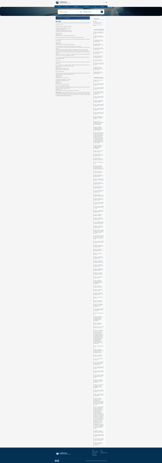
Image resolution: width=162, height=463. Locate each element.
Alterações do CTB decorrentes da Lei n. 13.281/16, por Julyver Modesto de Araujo (98, 53)
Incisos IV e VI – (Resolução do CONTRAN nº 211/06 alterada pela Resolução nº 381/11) (98, 294)
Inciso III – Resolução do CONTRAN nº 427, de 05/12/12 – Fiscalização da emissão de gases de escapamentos (98, 92)
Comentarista (76, 6)
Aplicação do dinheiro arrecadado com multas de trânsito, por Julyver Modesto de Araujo (99, 49)
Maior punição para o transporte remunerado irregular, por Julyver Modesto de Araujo (98, 41)
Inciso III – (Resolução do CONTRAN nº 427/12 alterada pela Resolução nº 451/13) (99, 97)
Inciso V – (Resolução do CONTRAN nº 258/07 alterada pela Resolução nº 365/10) (99, 391)
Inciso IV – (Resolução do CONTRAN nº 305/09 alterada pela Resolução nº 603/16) (99, 207)
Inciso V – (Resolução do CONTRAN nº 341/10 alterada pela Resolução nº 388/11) (99, 368)
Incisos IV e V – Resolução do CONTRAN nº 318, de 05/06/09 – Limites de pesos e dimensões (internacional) (98, 381)
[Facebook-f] (104, 2)
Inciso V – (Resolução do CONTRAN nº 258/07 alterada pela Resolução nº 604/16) (99, 203)
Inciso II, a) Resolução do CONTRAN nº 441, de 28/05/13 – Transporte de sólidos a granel (99, 310)
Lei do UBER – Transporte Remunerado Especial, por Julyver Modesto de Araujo (98, 45)
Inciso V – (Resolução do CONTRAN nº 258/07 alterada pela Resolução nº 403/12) (99, 109)
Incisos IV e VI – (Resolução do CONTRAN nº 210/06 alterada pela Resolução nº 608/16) (98, 199)
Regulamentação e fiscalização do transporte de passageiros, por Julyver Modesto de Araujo (98, 57)
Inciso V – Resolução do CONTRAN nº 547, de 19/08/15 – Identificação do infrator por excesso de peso (98, 223)
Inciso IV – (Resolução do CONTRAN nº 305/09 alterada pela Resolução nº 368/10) (99, 435)
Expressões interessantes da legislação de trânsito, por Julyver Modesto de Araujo (98, 73)
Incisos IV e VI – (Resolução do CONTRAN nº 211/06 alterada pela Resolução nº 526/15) (98, 227)
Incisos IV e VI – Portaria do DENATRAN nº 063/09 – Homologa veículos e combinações (98, 187)
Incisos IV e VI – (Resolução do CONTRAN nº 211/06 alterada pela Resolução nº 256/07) (98, 257)
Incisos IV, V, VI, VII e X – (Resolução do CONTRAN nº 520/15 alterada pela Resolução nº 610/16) (99, 195)
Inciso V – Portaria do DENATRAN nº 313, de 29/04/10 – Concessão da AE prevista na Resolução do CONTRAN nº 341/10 (99, 363)
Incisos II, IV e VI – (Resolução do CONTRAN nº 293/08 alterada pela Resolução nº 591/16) (98, 211)
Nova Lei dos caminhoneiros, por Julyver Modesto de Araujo (98, 60)
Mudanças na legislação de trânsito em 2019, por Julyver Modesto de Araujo (99, 33)
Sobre (67, 6)
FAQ (95, 6)
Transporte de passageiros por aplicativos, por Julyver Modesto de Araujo (99, 37)
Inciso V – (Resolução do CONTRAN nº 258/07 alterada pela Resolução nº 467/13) (99, 88)
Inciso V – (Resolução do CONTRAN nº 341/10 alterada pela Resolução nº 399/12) (99, 113)
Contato (102, 6)
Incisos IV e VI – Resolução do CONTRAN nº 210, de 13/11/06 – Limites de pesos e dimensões (98, 273)
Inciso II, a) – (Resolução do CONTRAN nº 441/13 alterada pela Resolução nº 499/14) (98, 250)
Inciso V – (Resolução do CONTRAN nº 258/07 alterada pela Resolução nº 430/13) (99, 105)
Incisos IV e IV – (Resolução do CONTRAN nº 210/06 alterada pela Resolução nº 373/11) (98, 265)
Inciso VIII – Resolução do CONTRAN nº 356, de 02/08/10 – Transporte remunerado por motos (98, 159)
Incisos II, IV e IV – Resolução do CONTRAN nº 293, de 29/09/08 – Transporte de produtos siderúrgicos (98, 305)
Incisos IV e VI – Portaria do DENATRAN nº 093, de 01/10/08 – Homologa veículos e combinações (98, 431)
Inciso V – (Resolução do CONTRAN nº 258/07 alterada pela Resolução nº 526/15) (99, 84)
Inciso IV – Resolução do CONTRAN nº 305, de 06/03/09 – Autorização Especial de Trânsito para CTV (98, 439)
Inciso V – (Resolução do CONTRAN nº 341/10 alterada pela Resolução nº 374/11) (99, 372)
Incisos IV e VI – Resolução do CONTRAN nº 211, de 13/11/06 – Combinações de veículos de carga (98, 261)
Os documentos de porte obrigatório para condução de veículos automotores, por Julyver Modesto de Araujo (98, 68)
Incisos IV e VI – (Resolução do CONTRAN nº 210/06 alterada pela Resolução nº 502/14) (98, 246)
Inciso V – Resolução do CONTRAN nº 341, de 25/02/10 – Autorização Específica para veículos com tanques (98, 376)
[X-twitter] (58, 461)
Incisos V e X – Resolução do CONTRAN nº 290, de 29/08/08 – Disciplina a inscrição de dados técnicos (98, 117)
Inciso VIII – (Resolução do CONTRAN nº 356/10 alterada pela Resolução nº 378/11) (98, 155)
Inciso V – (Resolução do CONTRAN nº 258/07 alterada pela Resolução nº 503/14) (99, 242)
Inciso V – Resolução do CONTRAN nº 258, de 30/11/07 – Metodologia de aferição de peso (98, 395)
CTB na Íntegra (86, 6)
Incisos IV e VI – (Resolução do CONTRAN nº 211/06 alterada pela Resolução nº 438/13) (98, 101)
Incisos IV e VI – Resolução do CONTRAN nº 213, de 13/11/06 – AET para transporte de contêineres (98, 443)
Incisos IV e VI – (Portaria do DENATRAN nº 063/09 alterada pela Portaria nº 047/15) (99, 183)
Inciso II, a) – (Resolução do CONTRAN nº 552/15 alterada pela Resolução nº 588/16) (98, 176)
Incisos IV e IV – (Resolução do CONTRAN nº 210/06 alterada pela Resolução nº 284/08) (98, 269)
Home (59, 6)
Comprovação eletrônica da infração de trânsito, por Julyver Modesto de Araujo (99, 64)
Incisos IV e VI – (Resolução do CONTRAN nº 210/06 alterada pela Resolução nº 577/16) (98, 219)
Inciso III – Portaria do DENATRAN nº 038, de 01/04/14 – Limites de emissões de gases (99, 191)
